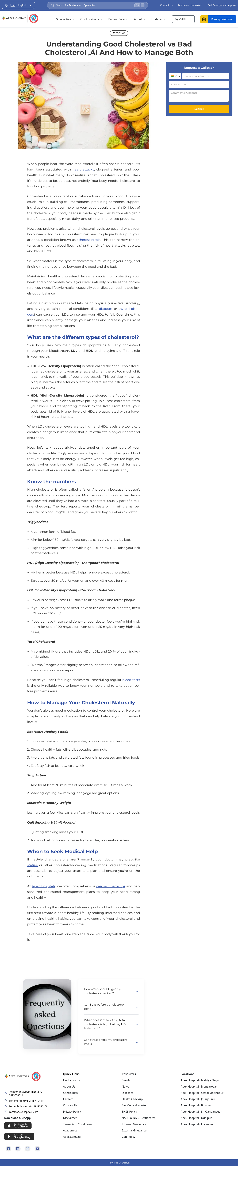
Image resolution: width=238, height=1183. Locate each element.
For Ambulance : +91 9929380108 (28, 1106)
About (138, 19)
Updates (157, 19)
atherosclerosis (88, 240)
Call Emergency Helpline (222, 5)
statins (32, 865)
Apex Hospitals (43, 886)
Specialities (63, 19)
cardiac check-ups (110, 886)
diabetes (106, 309)
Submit (199, 108)
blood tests (131, 680)
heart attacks (83, 169)
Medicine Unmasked (190, 5)
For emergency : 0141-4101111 (27, 1100)
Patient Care (116, 19)
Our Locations (89, 19)
